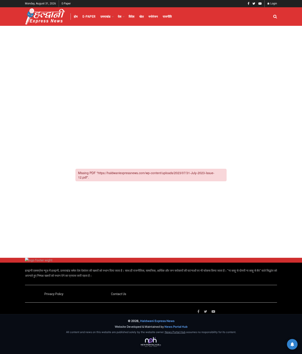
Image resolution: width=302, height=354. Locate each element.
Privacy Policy (53, 294)
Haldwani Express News (157, 321)
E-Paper (66, 3)
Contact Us (118, 294)
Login (273, 3)
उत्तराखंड (105, 16)
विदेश (131, 16)
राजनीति (167, 16)
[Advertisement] (151, 59)
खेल (141, 16)
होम (76, 16)
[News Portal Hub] (150, 342)
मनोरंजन (153, 16)
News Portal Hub (175, 326)
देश (119, 16)
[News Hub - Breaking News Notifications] (292, 344)
